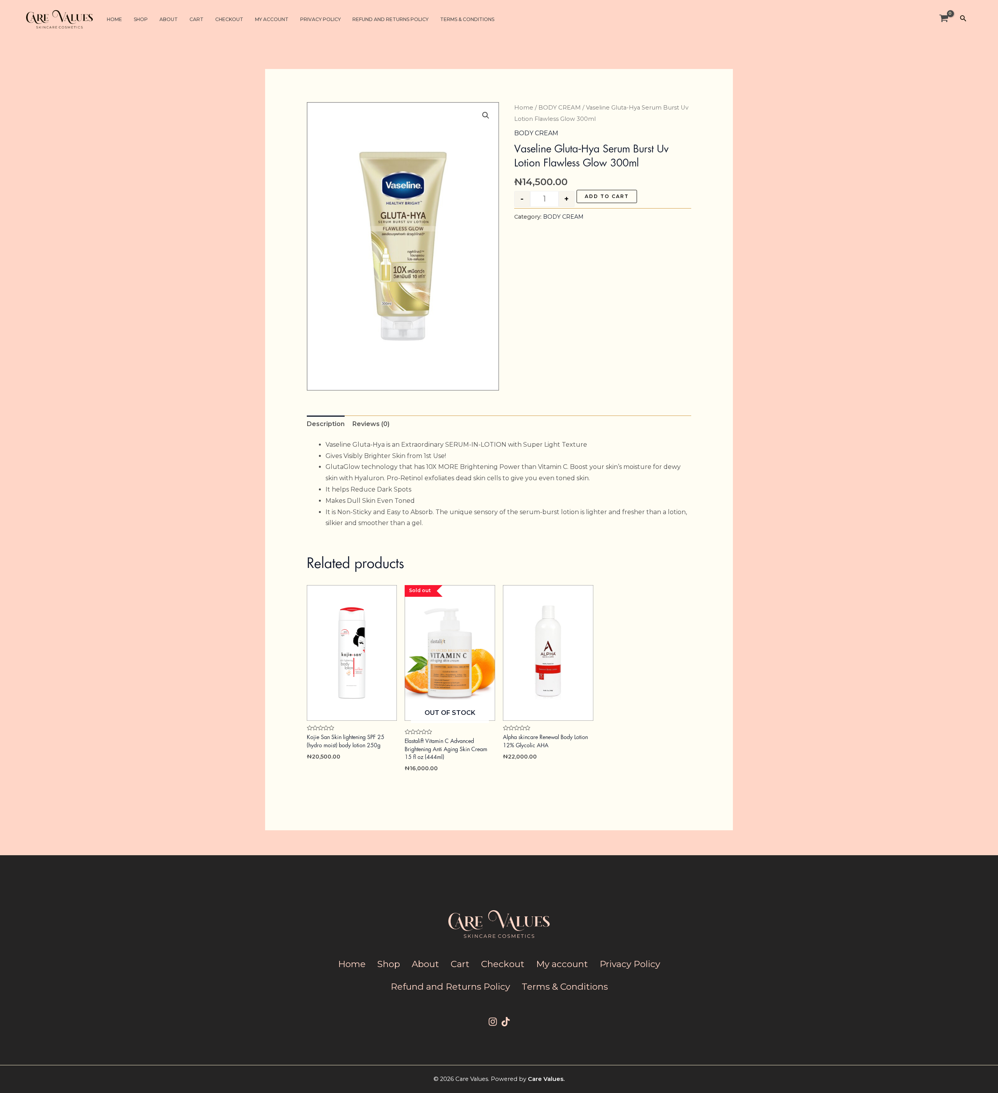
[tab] (326, 424)
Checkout (229, 19)
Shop (141, 19)
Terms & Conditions (467, 19)
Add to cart (607, 196)
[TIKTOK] (505, 1021)
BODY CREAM (559, 107)
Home (114, 19)
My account (271, 19)
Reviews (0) (370, 424)
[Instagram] (492, 1021)
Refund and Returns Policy (390, 19)
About (168, 19)
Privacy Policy (320, 19)
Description (326, 424)
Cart (196, 19)
